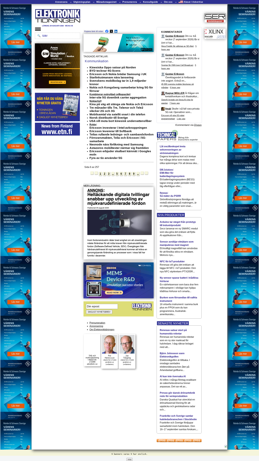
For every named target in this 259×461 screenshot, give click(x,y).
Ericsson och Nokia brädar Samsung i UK (118, 74)
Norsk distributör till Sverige (108, 117)
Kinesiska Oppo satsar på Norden (112, 67)
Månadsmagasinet (106, 2)
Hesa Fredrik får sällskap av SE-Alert (177, 46)
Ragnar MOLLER (175, 93)
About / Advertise (193, 2)
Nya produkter (171, 215)
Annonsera (61, 2)
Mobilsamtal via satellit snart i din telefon (117, 114)
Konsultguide (150, 2)
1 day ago (181, 119)
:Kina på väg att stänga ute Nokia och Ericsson (121, 102)
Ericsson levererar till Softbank (110, 131)
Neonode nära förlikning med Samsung (116, 144)
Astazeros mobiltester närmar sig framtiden (119, 147)
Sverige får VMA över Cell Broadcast (177, 65)
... (113, 173)
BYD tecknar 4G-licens (105, 70)
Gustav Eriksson (174, 36)
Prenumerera (129, 2)
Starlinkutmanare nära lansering (111, 77)
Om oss (168, 2)
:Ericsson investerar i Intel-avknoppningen (118, 126)
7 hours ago (175, 103)
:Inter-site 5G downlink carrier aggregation (117, 96)
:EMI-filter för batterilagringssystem (172, 172)
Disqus (198, 125)
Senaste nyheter (173, 323)
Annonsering (96, 326)
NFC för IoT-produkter (172, 261)
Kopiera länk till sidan (93, 31)
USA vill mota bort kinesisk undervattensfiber (120, 121)
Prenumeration (97, 323)
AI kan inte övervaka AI (173, 376)
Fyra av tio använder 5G (105, 158)
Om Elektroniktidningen (101, 329)
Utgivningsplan (81, 2)
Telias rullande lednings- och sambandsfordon (121, 134)
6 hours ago (175, 87)
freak (168, 108)
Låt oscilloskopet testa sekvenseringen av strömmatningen (172, 149)
